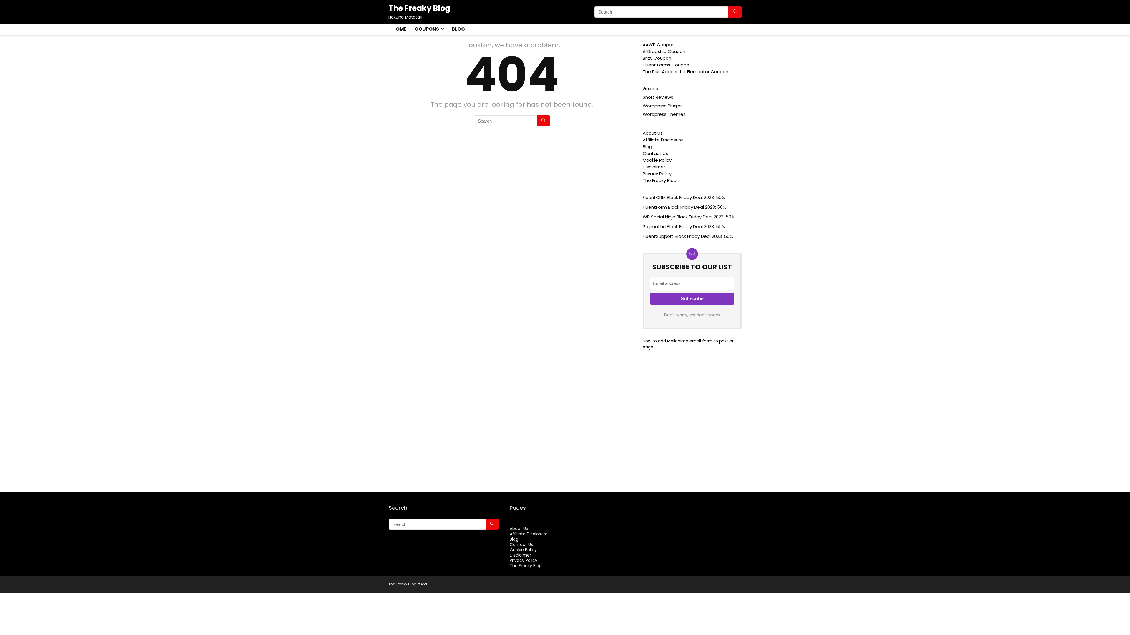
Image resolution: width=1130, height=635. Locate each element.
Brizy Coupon (657, 58)
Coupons (427, 29)
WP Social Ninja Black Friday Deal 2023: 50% (689, 217)
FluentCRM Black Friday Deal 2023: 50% (684, 197)
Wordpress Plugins (663, 106)
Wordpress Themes (664, 114)
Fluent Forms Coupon (666, 65)
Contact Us (655, 153)
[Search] (735, 12)
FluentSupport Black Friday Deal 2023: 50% (688, 236)
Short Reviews (658, 97)
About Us (653, 133)
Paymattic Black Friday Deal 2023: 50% (684, 226)
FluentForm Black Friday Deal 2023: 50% (684, 207)
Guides (650, 89)
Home (399, 29)
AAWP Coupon (658, 44)
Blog (458, 29)
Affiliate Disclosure (663, 140)
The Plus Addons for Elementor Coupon (685, 71)
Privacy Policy (657, 174)
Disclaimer (654, 167)
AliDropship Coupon (664, 51)
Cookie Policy (657, 160)
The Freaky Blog (660, 180)
